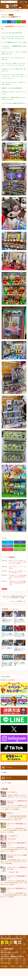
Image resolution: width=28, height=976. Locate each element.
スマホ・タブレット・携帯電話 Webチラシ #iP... (17, 868)
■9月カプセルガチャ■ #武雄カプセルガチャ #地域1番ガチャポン (17, 571)
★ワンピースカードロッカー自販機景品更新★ (17, 856)
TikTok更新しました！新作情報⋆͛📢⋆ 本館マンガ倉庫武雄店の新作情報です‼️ (17, 583)
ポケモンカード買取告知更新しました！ (17, 824)
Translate (12, 680)
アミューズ (5, 557)
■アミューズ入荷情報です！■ (18, 601)
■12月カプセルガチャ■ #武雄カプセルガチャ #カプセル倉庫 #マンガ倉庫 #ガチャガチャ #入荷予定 (17, 562)
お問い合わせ (21, 2)
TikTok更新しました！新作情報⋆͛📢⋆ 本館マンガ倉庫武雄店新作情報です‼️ (17, 577)
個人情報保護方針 (5, 963)
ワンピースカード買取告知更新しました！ (17, 843)
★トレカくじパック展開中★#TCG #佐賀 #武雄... (17, 801)
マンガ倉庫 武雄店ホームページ (13, 966)
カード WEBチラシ (12, 792)
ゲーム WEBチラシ (12, 836)
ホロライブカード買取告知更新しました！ (17, 877)
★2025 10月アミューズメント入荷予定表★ (17, 567)
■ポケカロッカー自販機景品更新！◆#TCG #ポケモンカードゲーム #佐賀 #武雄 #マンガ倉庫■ (14, 597)
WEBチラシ (10, 813)
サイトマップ (15, 963)
